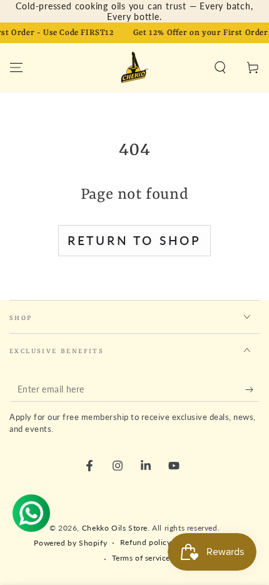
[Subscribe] (252, 389)
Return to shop (134, 240)
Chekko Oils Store (115, 527)
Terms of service (141, 557)
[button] (220, 67)
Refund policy (145, 542)
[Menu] (16, 67)
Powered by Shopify (70, 543)
